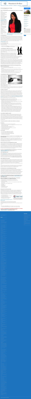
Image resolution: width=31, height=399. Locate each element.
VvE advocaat (2, 394)
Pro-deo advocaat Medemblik (3, 382)
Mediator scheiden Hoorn (3, 366)
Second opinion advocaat (3, 387)
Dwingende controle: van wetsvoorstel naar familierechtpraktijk (26, 219)
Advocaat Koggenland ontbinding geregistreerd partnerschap (3, 269)
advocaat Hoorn (2, 261)
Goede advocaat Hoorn (3, 357)
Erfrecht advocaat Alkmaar (3, 332)
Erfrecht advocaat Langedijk (3, 343)
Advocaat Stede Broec (3, 282)
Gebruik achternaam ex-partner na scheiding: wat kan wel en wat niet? (27, 224)
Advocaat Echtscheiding (3, 226)
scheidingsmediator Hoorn (3, 386)
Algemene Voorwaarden (3, 215)
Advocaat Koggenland (3, 267)
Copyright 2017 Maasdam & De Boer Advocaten (5, 397)
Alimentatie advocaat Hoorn (3, 298)
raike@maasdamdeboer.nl (4, 150)
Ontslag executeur (2, 378)
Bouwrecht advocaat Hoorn (3, 305)
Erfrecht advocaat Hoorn (3, 340)
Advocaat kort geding (3, 271)
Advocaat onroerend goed (3, 277)
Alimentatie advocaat (3, 297)
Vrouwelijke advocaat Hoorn (3, 393)
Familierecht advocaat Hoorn (3, 356)
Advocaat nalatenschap (3, 274)
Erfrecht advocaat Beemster (3, 333)
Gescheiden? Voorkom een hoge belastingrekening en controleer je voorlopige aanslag (27, 216)
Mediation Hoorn (2, 363)
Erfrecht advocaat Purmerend (3, 346)
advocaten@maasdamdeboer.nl (27, 6)
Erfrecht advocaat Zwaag (3, 349)
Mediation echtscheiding (3, 360)
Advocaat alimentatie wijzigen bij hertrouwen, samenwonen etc (3, 223)
